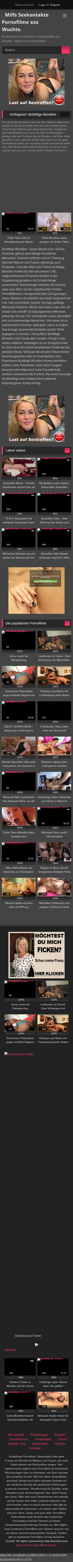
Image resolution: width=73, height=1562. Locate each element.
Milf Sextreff (16, 1434)
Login (42, 4)
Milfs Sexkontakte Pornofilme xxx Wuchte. (25, 22)
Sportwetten (40, 1443)
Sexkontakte (43, 1439)
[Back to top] (62, 1551)
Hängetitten (50, 1545)
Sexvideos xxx (18, 1439)
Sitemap (10, 1349)
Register (55, 4)
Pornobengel (39, 1434)
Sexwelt (59, 1434)
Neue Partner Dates (28, 1545)
